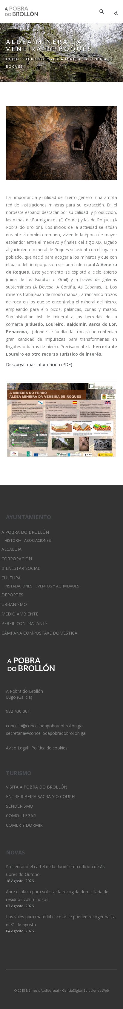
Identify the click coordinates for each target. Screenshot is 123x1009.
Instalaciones (18, 586)
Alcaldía (11, 549)
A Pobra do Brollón (25, 532)
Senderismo (19, 806)
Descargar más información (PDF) (39, 364)
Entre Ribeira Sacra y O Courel (41, 796)
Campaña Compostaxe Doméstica (39, 633)
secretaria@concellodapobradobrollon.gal (46, 733)
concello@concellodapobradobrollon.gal (44, 726)
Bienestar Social (20, 568)
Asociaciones (37, 540)
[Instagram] (61, 982)
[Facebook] (71, 982)
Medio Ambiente (19, 614)
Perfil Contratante (24, 623)
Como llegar (21, 815)
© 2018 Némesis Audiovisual (36, 990)
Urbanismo (14, 604)
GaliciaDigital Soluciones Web (85, 990)
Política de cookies (49, 748)
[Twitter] (51, 982)
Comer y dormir (24, 825)
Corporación (16, 558)
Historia (12, 540)
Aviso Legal (17, 748)
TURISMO (34, 59)
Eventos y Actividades (57, 586)
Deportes (12, 595)
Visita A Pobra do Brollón (36, 787)
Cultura (11, 578)
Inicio (12, 59)
